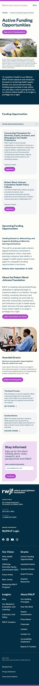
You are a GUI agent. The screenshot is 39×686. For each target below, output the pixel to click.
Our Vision (8, 551)
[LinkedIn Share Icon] (8, 540)
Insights (6, 594)
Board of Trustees (28, 646)
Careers (24, 629)
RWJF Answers (9, 622)
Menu (35, 5)
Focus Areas (7, 574)
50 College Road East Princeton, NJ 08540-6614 (12, 503)
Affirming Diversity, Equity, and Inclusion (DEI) (10, 567)
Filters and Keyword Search (13, 124)
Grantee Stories (27, 569)
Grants (24, 551)
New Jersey (7, 579)
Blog (4, 599)
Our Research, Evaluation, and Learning (8, 607)
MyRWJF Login (10, 530)
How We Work (27, 607)
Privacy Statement (9, 672)
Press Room (26, 619)
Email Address (14, 464)
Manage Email (7, 667)
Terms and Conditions (10, 677)
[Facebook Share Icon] (3, 540)
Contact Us (25, 634)
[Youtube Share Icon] (12, 540)
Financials (25, 624)
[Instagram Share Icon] (17, 540)
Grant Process (27, 574)
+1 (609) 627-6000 (9, 517)
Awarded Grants (28, 564)
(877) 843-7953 (8, 511)
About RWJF (28, 594)
